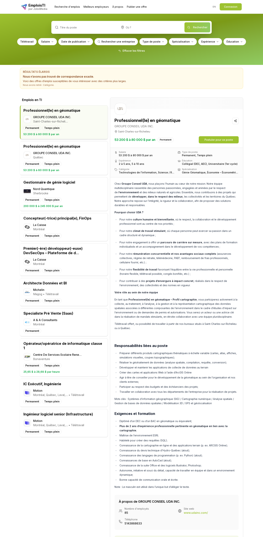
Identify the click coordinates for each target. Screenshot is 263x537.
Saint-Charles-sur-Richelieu (134, 131)
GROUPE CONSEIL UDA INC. (134, 126)
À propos (117, 6)
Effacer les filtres (134, 50)
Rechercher (200, 27)
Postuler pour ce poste (218, 139)
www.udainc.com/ (196, 512)
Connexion (230, 6)
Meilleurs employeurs (96, 6)
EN (214, 6)
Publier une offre (137, 6)
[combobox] (151, 27)
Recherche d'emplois (67, 6)
